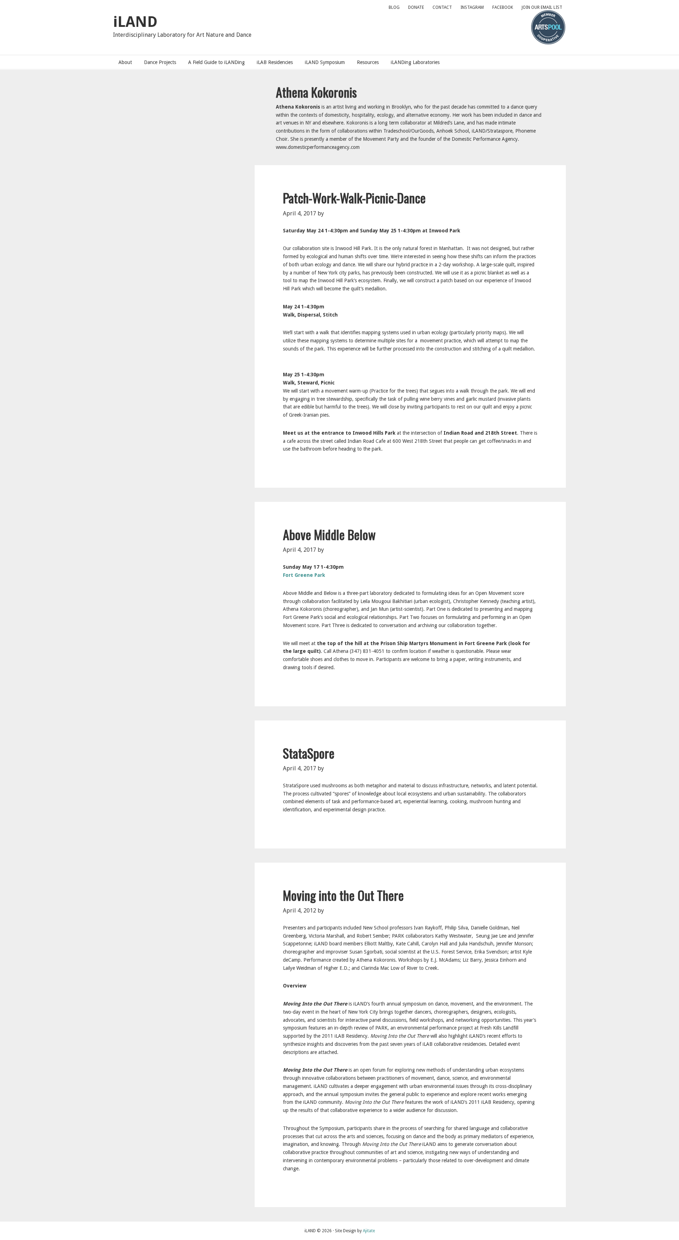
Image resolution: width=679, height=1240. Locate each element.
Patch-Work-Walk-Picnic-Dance (354, 197)
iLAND (135, 21)
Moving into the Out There (343, 895)
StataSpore (309, 752)
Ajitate (369, 1230)
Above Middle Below (329, 534)
